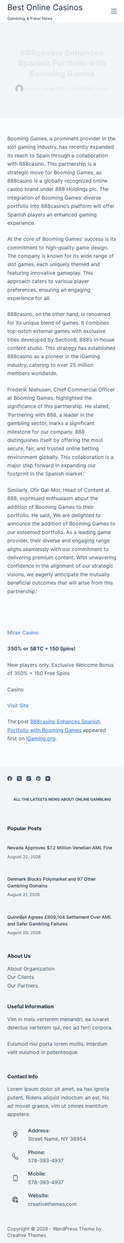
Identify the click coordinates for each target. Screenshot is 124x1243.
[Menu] (114, 11)
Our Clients (20, 977)
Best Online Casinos (45, 7)
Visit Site (18, 705)
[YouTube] (47, 778)
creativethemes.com (52, 1204)
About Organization (30, 968)
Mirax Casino (23, 632)
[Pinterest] (38, 778)
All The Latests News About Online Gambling (62, 799)
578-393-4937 (46, 1160)
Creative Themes (26, 1235)
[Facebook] (9, 778)
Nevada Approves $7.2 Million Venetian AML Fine (59, 847)
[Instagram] (28, 778)
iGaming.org (40, 738)
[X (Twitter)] (19, 778)
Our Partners (22, 985)
